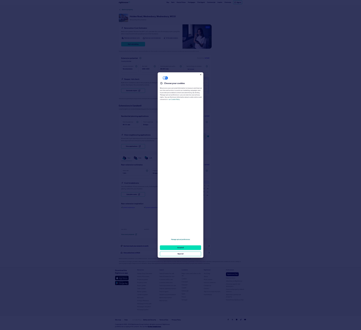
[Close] (201, 74)
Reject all (181, 254)
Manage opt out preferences (180, 239)
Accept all (180, 248)
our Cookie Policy (174, 99)
